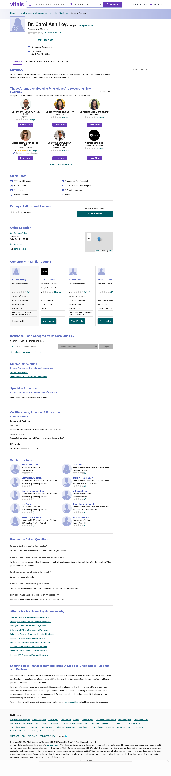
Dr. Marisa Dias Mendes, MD (94, 112)
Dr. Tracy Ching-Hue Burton (60, 112)
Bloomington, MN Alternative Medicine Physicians (30, 642)
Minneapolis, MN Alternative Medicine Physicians (30, 621)
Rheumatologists (97, 727)
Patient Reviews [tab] (33, 62)
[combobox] (47, 4)
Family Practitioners (141, 720)
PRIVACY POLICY (47, 736)
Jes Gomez (27, 504)
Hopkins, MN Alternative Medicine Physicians (28, 647)
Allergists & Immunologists (20, 720)
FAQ (24, 736)
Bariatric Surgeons (39, 720)
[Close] (168, 762)
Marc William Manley (83, 478)
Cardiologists (53, 720)
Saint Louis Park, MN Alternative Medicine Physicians (32, 634)
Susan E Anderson (105, 280)
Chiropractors (66, 720)
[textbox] (47, 4)
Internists (44, 723)
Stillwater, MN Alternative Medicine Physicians (29, 630)
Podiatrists (60, 727)
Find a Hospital (35, 731)
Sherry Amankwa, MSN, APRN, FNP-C (60, 144)
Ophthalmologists (102, 723)
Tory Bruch (78, 465)
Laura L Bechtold (81, 517)
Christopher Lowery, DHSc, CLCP (26, 113)
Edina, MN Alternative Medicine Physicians (27, 638)
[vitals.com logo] (17, 4)
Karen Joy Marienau (31, 517)
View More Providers (61, 164)
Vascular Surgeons (123, 727)
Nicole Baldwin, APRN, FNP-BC (25, 144)
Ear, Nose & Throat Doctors (106, 720)
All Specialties (138, 727)
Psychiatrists (71, 727)
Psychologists (83, 727)
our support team (72, 702)
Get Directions (16, 244)
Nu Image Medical (94, 143)
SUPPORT (14, 736)
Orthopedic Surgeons (132, 723)
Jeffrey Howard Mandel (33, 478)
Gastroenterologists (17, 723)
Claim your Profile (85, 25)
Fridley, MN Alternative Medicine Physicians (28, 626)
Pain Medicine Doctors (18, 727)
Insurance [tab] (63, 62)
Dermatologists (87, 720)
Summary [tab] (17, 62)
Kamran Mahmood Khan (33, 491)
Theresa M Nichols (31, 465)
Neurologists (54, 723)
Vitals (110, 251)
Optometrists (117, 723)
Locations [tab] (49, 62)
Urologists (110, 727)
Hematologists (32, 723)
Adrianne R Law (80, 491)
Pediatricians (33, 727)
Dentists (76, 720)
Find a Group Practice (51, 731)
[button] (99, 239)
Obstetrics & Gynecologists (72, 723)
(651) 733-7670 (20, 249)
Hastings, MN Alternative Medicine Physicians (29, 655)
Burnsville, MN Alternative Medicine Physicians (29, 651)
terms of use (52, 745)
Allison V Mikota (75, 280)
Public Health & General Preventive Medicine (28, 377)
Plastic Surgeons (47, 727)
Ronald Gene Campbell (83, 504)
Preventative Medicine (19, 373)
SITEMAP (32, 736)
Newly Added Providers (18, 731)
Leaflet (97, 251)
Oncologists (89, 723)
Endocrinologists (124, 720)
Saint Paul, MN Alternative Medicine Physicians (29, 617)
